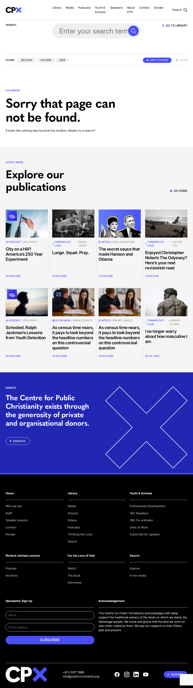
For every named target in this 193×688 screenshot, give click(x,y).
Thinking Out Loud (80, 534)
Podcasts (84, 7)
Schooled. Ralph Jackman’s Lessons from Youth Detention (26, 332)
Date (62, 60)
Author (46, 60)
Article (106, 241)
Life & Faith (30, 241)
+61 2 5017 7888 (73, 672)
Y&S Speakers (139, 513)
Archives (12, 575)
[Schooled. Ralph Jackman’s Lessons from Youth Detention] (27, 302)
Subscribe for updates (145, 534)
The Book (74, 575)
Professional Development (147, 506)
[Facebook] (117, 674)
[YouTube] (145, 674)
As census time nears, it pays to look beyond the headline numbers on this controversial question (73, 337)
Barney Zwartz (83, 320)
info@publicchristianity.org (81, 676)
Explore (135, 568)
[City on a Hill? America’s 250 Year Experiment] (27, 224)
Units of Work (139, 527)
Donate (158, 7)
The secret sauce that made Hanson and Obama (119, 254)
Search (72, 541)
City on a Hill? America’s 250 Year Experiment (24, 254)
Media (70, 7)
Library (56, 7)
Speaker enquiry (17, 520)
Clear (183, 60)
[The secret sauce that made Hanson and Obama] (120, 224)
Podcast (15, 241)
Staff (9, 513)
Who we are (14, 506)
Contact (144, 7)
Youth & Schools (141, 493)
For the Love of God (81, 555)
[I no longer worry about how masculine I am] (166, 302)
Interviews (75, 582)
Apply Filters (159, 60)
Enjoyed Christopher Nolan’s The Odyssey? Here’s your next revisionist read (166, 260)
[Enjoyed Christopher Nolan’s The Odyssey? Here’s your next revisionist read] (166, 224)
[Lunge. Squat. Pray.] (73, 224)
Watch (72, 568)
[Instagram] (126, 674)
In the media (138, 575)
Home (10, 493)
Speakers (116, 7)
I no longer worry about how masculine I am (166, 336)
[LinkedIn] (136, 674)
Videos (72, 520)
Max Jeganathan (124, 241)
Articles (73, 513)
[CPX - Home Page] (27, 10)
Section (26, 60)
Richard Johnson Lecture (23, 555)
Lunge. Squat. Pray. (70, 252)
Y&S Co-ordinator (141, 520)
